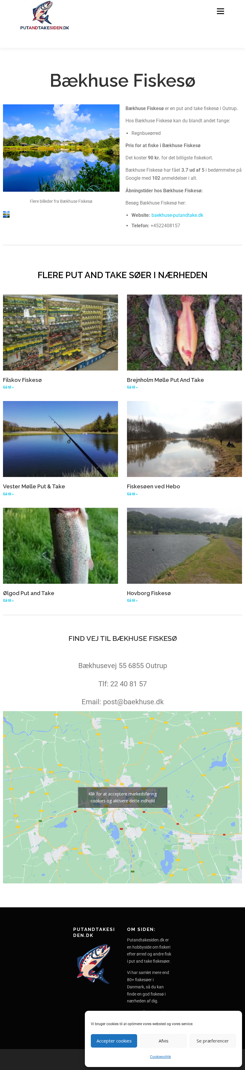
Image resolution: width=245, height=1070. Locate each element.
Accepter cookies (114, 1041)
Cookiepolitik (160, 1057)
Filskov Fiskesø (22, 380)
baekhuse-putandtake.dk (177, 215)
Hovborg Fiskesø (149, 593)
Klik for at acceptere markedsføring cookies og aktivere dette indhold (122, 797)
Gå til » (8, 387)
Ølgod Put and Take (28, 593)
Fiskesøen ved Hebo (153, 486)
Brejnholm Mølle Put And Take (165, 380)
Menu (220, 11)
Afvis (164, 1041)
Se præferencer (213, 1041)
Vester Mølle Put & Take (34, 486)
